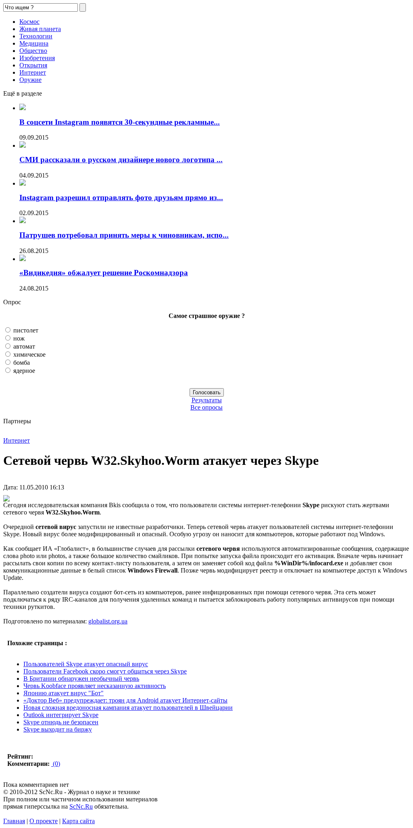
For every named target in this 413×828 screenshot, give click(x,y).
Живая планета (40, 28)
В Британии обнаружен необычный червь (81, 678)
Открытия (33, 65)
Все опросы (206, 407)
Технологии (35, 36)
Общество (33, 50)
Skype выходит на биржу (57, 729)
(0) (55, 763)
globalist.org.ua (107, 621)
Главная (14, 821)
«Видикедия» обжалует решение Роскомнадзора (103, 272)
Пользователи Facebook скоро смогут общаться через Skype (105, 671)
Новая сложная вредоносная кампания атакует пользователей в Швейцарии (128, 707)
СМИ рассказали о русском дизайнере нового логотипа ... (121, 159)
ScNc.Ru (81, 806)
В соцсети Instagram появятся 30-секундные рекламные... (119, 122)
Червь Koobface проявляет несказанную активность (94, 685)
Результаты (207, 400)
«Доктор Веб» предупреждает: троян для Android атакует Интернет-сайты (125, 700)
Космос (29, 21)
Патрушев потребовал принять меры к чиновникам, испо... (124, 235)
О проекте (43, 821)
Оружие (30, 79)
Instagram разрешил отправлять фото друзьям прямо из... (121, 197)
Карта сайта (78, 821)
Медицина (33, 43)
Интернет (32, 72)
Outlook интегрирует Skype (60, 714)
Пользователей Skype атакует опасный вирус (85, 664)
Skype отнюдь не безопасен (60, 722)
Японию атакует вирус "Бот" (63, 693)
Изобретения (37, 57)
